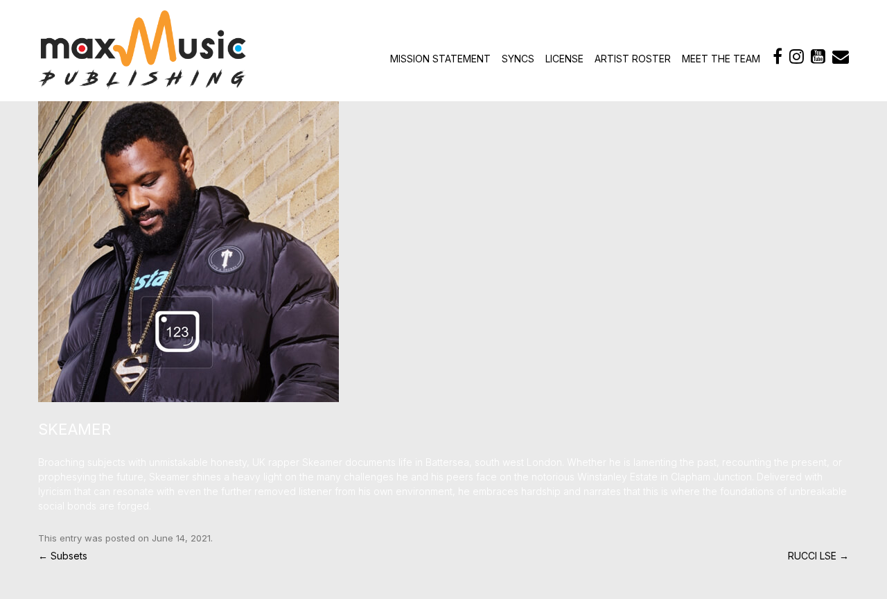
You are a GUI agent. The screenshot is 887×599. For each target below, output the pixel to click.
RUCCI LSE (818, 556)
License (564, 58)
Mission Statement (440, 58)
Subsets (62, 556)
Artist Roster (633, 58)
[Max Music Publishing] (142, 86)
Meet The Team (721, 58)
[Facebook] (777, 56)
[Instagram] (796, 56)
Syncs (518, 58)
